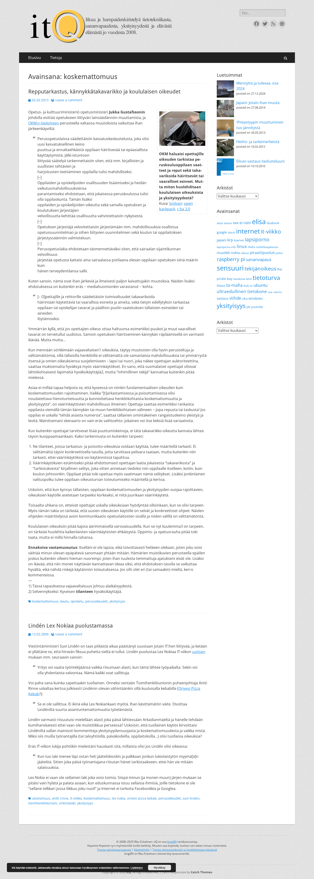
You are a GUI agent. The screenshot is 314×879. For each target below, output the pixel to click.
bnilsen (175, 203)
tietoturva (266, 277)
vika (245, 298)
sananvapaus (258, 259)
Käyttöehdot (141, 849)
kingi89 (172, 841)
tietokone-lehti (242, 279)
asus (220, 223)
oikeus (245, 253)
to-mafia (234, 285)
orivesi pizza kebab (142, 798)
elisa (259, 221)
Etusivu (34, 57)
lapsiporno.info (226, 247)
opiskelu (77, 601)
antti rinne (60, 798)
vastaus (222, 298)
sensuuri (230, 268)
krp (230, 239)
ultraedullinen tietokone (242, 291)
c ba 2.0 (183, 208)
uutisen (198, 651)
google (222, 232)
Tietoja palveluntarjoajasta (114, 849)
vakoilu (277, 292)
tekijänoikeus (260, 268)
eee (236, 222)
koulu (64, 601)
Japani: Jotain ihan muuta (258, 102)
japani (221, 240)
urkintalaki (67, 803)
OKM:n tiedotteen (43, 123)
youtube (257, 307)
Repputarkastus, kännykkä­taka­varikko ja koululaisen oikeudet (104, 91)
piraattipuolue (262, 252)
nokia (235, 252)
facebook (273, 223)
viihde (235, 298)
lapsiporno (257, 239)
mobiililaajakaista (267, 247)
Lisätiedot (137, 867)
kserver (239, 240)
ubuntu (261, 285)
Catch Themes (201, 872)
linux (242, 246)
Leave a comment (68, 100)
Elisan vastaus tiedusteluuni (260, 161)
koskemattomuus (45, 601)
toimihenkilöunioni (42, 803)
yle (248, 307)
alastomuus (41, 798)
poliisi (279, 253)
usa (270, 292)
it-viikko (76, 798)
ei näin (245, 222)
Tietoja (56, 57)
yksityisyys (117, 601)
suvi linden (191, 798)
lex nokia (118, 798)
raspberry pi (231, 259)
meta (251, 247)
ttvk (246, 286)
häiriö (231, 232)
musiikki (223, 252)
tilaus (221, 285)
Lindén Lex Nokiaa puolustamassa (70, 626)
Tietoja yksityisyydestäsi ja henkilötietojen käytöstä (184, 849)
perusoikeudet (96, 601)
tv (251, 286)
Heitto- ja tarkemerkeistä (257, 141)
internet (248, 231)
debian (228, 223)
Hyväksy (160, 867)
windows (255, 298)
